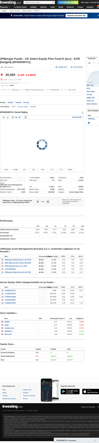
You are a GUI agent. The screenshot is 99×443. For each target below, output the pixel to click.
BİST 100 (90, 85)
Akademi (90, 7)
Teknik (60, 7)
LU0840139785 (10, 303)
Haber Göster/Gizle (25, 117)
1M (19, 117)
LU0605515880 (10, 297)
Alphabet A (9, 331)
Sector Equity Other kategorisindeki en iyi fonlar (26, 282)
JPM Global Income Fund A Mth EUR (18, 263)
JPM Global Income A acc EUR (16, 266)
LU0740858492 (10, 269)
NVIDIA (7, 322)
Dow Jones (91, 91)
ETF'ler (36, 11)
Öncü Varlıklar (8, 313)
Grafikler (33, 7)
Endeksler (92, 59)
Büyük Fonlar (27, 11)
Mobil (4, 393)
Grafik (10, 102)
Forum (26, 102)
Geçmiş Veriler (23, 107)
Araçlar (80, 7)
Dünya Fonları (15, 11)
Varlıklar (33, 107)
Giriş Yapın (85, 2)
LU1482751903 (10, 294)
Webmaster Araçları (9, 399)
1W (16, 117)
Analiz (52, 7)
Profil (13, 107)
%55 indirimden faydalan (68, 2)
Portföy (4, 396)
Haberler (43, 7)
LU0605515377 (10, 290)
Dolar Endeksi (92, 104)
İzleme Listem (21, 7)
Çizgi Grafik (7, 117)
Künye (25, 399)
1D (13, 117)
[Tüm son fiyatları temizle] (89, 122)
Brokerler (70, 7)
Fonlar (4, 11)
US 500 (89, 95)
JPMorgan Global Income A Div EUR (18, 260)
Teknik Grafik (77, 117)
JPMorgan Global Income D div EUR (18, 272)
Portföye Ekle (62, 67)
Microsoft (8, 334)
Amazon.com (9, 328)
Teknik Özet (6, 344)
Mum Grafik (3, 117)
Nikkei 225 (91, 98)
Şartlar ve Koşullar (88, 407)
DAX (88, 88)
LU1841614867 (10, 300)
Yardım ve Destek (29, 396)
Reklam (25, 393)
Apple (7, 325)
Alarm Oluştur (78, 67)
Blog (4, 390)
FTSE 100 (90, 101)
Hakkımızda (27, 390)
